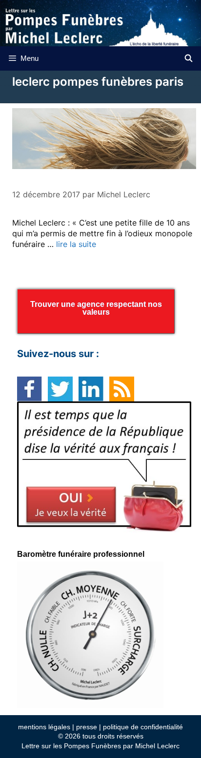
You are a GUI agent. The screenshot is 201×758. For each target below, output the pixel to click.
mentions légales (44, 727)
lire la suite (76, 244)
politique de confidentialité (143, 727)
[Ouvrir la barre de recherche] (188, 58)
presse (86, 727)
